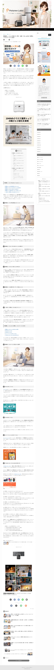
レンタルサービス (10, 593)
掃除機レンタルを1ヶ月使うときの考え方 (18, 161)
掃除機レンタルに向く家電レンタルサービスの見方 (18, 169)
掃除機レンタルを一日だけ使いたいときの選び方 (18, 159)
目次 (18, 150)
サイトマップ (23, 667)
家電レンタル (26, 593)
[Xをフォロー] (16, 606)
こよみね (44, 83)
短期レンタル (14, 594)
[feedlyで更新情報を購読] (21, 606)
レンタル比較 (17, 593)
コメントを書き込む (19, 660)
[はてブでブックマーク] (19, 66)
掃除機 (30, 593)
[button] (27, 66)
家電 (13, 593)
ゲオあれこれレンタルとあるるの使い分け (18, 178)
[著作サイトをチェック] (11, 606)
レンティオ (5, 389)
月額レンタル (10, 594)
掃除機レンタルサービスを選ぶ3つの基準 (18, 171)
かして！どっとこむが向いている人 (18, 176)
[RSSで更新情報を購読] (26, 606)
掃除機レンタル (6, 594)
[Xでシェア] (11, 66)
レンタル (5, 593)
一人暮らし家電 (21, 593)
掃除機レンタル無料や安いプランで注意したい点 (18, 164)
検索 (37, 33)
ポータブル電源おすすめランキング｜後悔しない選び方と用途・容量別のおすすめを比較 (43, 109)
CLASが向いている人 (16, 174)
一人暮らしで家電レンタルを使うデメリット (18, 166)
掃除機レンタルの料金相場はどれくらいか (18, 156)
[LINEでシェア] (23, 66)
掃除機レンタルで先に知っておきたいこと (18, 154)
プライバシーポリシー (29, 667)
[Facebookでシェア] (15, 66)
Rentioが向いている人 (16, 173)
